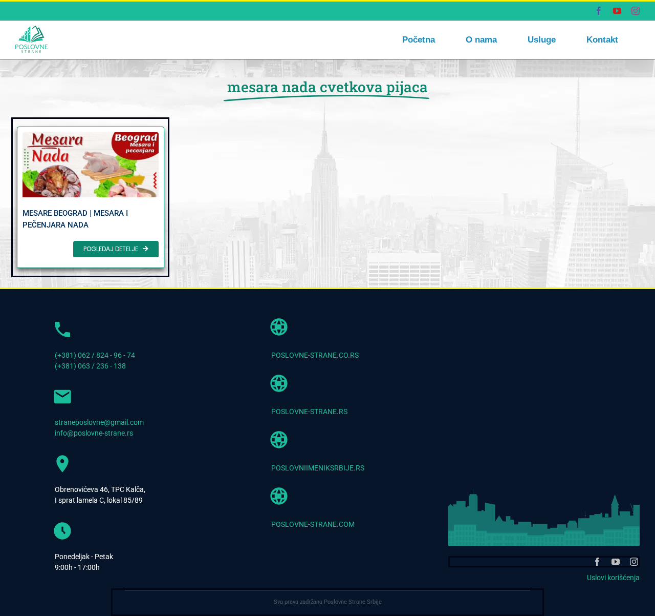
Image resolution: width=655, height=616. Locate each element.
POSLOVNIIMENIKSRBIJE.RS (317, 468)
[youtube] (616, 562)
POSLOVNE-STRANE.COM (313, 524)
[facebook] (597, 562)
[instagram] (634, 562)
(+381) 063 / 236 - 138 (90, 366)
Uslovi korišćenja (613, 577)
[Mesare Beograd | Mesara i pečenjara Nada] (90, 197)
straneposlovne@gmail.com (99, 422)
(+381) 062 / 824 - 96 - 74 (95, 355)
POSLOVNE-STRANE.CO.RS (315, 355)
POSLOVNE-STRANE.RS (309, 411)
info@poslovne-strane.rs (94, 433)
